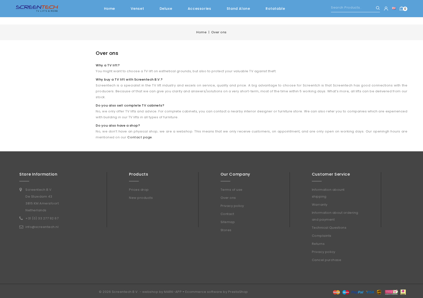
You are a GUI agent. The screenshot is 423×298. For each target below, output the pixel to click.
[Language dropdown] (393, 8)
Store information (38, 174)
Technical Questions (329, 227)
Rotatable (275, 8)
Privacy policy (232, 205)
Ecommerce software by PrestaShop (216, 291)
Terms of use (232, 189)
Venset (137, 8)
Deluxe (166, 8)
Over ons (228, 197)
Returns (318, 243)
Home (109, 8)
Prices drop (139, 189)
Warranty (320, 204)
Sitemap (228, 222)
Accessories (199, 8)
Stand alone (238, 8)
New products (141, 197)
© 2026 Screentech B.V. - (120, 291)
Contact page (139, 137)
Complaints (321, 235)
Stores (226, 230)
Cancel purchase (326, 260)
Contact (227, 214)
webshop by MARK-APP (162, 291)
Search (375, 8)
